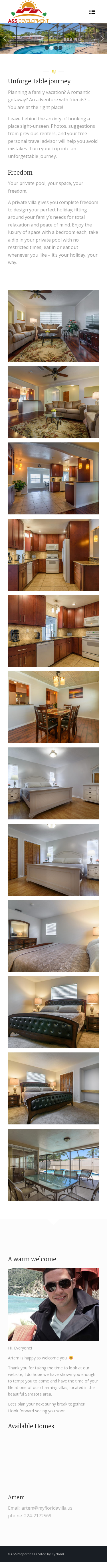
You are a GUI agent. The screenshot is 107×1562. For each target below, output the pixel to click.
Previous (5, 38)
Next (102, 38)
